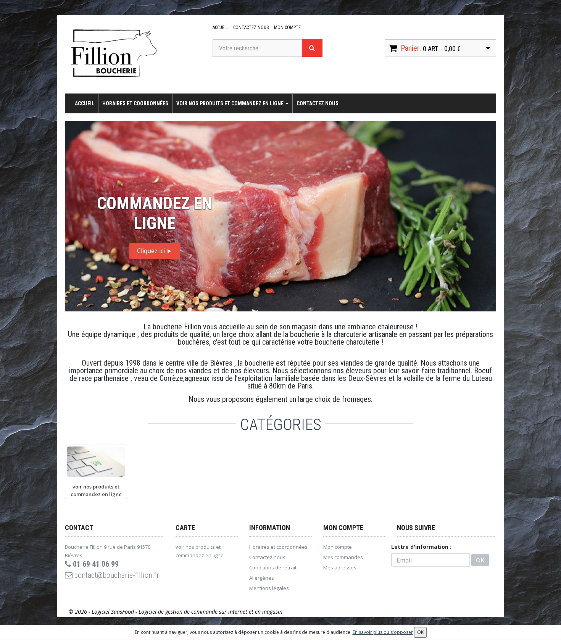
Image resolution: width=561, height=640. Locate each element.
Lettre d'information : (421, 546)
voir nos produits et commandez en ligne (230, 103)
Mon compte (287, 27)
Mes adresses (339, 567)
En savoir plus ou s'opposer (383, 632)
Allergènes (261, 577)
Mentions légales (269, 588)
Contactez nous (251, 27)
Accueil (220, 27)
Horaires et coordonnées (135, 103)
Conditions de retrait (273, 567)
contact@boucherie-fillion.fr (116, 575)
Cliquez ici (154, 251)
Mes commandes (343, 557)
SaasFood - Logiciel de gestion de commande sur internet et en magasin (196, 611)
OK (480, 560)
